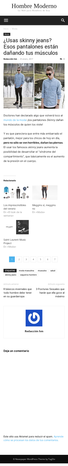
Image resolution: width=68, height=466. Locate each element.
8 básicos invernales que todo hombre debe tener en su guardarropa (17, 293)
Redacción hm (10, 59)
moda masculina (26, 270)
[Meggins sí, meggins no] (45, 192)
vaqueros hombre (28, 274)
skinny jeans (10, 274)
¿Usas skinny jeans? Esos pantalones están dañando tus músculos (30, 46)
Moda (14, 28)
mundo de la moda (14, 120)
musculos (42, 270)
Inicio (6, 28)
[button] (6, 20)
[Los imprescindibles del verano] (16, 192)
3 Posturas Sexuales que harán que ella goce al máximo (50, 293)
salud (52, 270)
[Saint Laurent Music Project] (16, 227)
